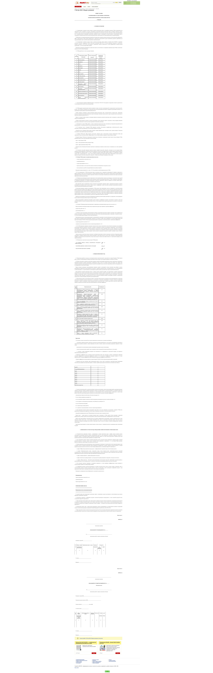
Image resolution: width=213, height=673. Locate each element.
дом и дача (87, 3)
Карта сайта (77, 667)
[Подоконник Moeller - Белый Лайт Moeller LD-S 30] (102, 650)
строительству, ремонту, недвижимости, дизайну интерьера (103, 666)
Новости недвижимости (96, 662)
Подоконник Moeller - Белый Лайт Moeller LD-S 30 (110, 643)
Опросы (110, 659)
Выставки (94, 660)
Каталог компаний (95, 6)
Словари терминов (112, 660)
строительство (81, 3)
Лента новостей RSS (112, 661)
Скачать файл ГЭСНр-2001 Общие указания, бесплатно (91, 638)
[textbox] (104, 2)
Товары (89, 6)
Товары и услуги (79, 661)
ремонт (85, 3)
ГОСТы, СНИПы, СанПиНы (97, 661)
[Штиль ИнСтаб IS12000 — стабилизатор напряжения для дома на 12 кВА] (79, 650)
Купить (94, 653)
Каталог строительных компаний (81, 660)
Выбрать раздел (78, 6)
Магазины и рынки (96, 659)
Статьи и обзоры (79, 662)
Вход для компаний (134, 0)
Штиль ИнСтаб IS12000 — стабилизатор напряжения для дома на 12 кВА (86, 643)
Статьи (84, 6)
